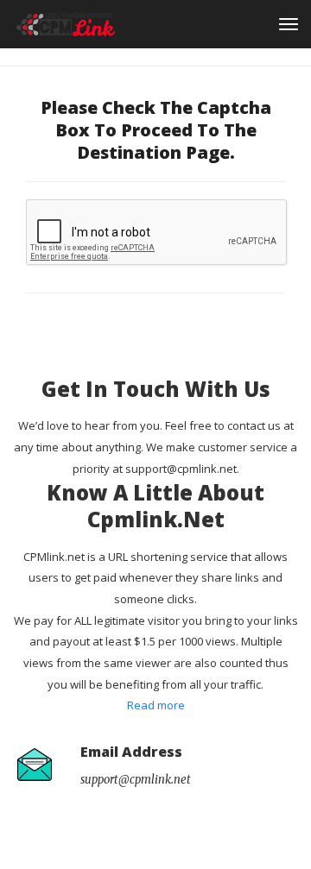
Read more (156, 705)
